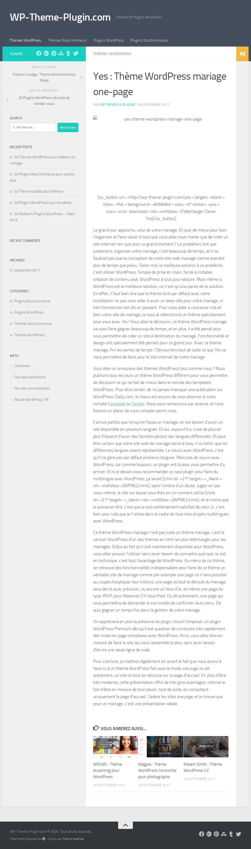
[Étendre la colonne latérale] (242, 54)
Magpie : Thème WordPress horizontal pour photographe (157, 770)
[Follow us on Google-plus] (46, 53)
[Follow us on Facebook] (39, 53)
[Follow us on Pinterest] (53, 53)
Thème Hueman (73, 839)
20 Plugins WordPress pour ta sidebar (43, 202)
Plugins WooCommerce (149, 40)
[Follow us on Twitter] (75, 53)
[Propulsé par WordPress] (43, 838)
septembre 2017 (27, 270)
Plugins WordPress (108, 40)
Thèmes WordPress (25, 40)
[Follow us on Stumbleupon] (61, 53)
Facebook (116, 403)
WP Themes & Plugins (117, 105)
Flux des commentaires (32, 388)
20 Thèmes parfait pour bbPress (38, 191)
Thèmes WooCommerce (67, 40)
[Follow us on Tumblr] (68, 53)
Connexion (22, 366)
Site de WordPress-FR (31, 399)
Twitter (138, 403)
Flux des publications (30, 377)
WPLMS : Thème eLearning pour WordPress (107, 770)
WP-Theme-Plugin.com (60, 17)
